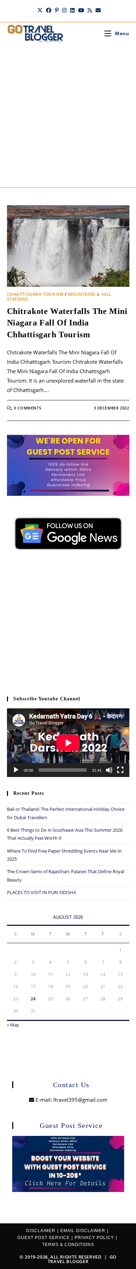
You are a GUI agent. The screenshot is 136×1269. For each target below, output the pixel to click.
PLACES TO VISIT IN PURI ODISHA (41, 892)
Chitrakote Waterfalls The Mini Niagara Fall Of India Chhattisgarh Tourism (67, 323)
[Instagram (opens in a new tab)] (64, 10)
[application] (68, 742)
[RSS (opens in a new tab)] (90, 10)
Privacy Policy (94, 1237)
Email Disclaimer (82, 1230)
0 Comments (27, 407)
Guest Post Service (43, 1237)
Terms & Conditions (68, 1244)
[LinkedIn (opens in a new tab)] (72, 10)
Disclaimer (40, 1230)
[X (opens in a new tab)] (40, 10)
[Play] (16, 770)
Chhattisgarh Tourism (35, 294)
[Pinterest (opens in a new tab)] (56, 10)
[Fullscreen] (120, 770)
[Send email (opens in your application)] (97, 10)
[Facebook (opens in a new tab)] (48, 10)
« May (13, 1025)
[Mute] (109, 770)
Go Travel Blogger (82, 1259)
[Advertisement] (68, 116)
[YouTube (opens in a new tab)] (81, 10)
